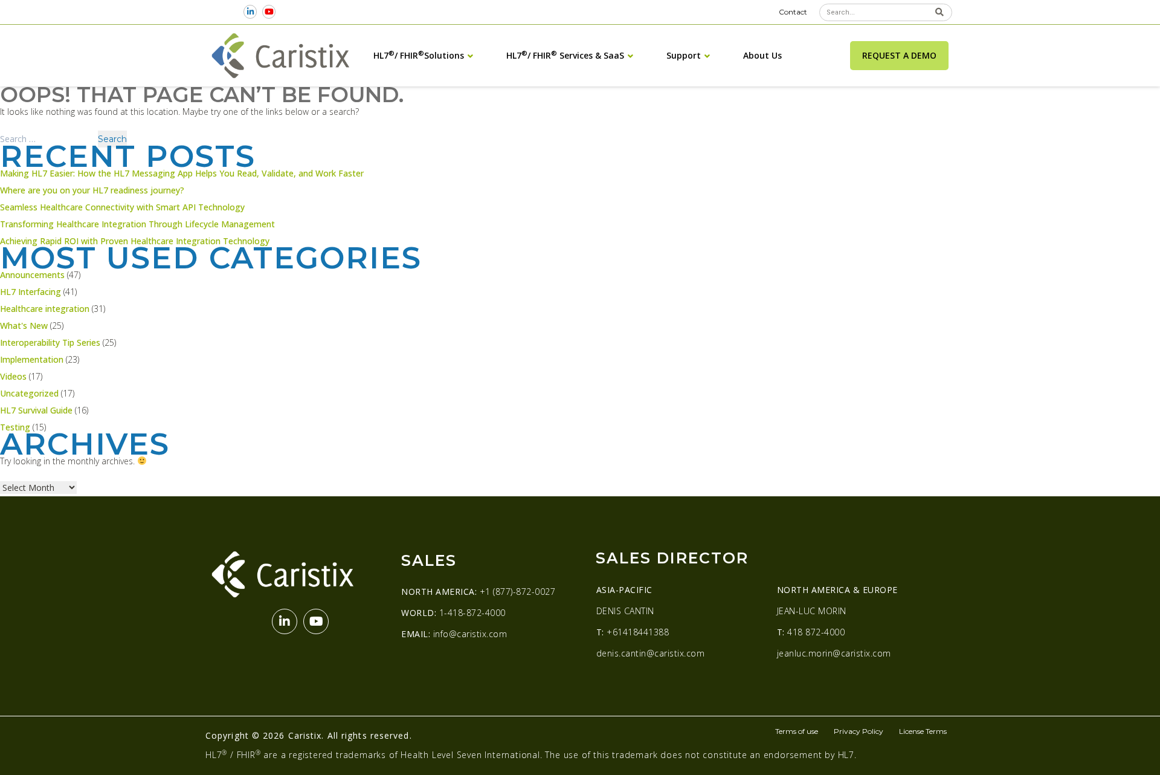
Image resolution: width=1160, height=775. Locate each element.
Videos (13, 376)
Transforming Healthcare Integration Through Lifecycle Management (137, 224)
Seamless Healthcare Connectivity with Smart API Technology (122, 207)
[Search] (939, 12)
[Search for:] (48, 138)
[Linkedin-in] (250, 11)
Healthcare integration (44, 308)
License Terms (923, 731)
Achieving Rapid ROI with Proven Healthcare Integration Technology (134, 241)
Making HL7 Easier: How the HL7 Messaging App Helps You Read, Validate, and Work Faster (182, 173)
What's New (24, 325)
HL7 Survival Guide (36, 410)
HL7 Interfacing (30, 291)
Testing (15, 427)
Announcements (32, 274)
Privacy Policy (858, 731)
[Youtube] (269, 11)
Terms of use (796, 731)
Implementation (31, 359)
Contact (793, 11)
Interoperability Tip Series (50, 342)
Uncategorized (29, 393)
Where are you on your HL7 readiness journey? (92, 190)
